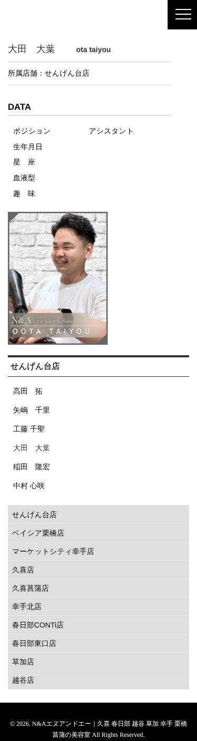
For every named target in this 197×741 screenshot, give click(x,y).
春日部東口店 (34, 643)
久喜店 (23, 569)
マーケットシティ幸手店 (53, 551)
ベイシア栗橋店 (38, 533)
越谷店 (23, 680)
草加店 (23, 661)
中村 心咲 (29, 485)
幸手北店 (27, 606)
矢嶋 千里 (31, 410)
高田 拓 (28, 391)
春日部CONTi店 (38, 625)
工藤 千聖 (29, 429)
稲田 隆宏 (31, 466)
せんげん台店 (67, 73)
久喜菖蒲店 (30, 588)
